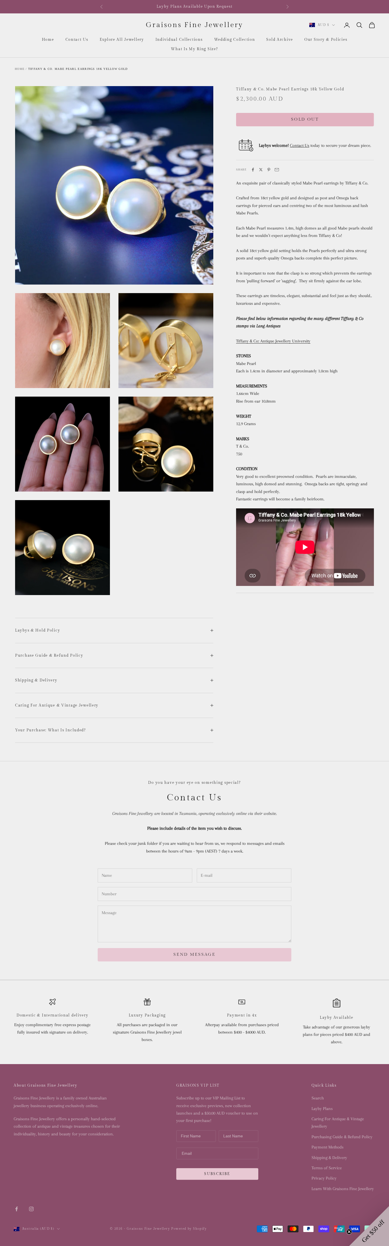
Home (48, 39)
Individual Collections (179, 39)
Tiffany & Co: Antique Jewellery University (273, 341)
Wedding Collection (234, 39)
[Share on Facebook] (253, 169)
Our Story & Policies (325, 39)
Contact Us (76, 39)
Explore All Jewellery (122, 39)
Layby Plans (322, 1108)
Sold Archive (279, 39)
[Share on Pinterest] (269, 169)
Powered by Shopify (189, 1229)
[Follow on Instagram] (31, 1209)
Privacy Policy (324, 1178)
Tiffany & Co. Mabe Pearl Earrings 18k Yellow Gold (78, 68)
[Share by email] (277, 169)
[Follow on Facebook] (16, 1209)
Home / (21, 68)
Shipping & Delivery (329, 1157)
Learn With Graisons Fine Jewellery (343, 1188)
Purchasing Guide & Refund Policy (342, 1136)
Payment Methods (327, 1147)
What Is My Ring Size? (194, 49)
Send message (194, 954)
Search (318, 1098)
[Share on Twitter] (261, 169)
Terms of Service (327, 1167)
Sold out (305, 119)
